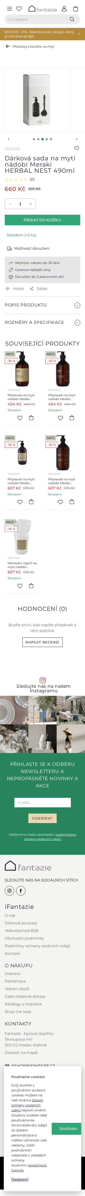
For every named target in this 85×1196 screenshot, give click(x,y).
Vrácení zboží (17, 989)
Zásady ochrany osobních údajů (27, 1105)
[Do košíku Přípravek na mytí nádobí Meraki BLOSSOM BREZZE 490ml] (31, 417)
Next (76, 139)
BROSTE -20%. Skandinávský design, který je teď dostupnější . (39, 34)
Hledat (73, 19)
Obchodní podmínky (24, 938)
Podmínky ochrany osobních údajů (38, 946)
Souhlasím (68, 1129)
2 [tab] (38, 139)
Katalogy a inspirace (23, 1004)
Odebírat (42, 818)
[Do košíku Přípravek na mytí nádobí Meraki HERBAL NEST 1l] (71, 502)
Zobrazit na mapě (21, 1052)
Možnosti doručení (31, 248)
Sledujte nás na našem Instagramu (44, 688)
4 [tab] (47, 139)
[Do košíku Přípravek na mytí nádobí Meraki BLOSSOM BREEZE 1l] (31, 502)
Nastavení (19, 1179)
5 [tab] (51, 139)
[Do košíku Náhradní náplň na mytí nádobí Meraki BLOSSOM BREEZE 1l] (31, 585)
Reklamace (15, 981)
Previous (8, 139)
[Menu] (9, 8)
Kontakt (12, 953)
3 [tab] (42, 139)
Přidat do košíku (42, 220)
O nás (10, 915)
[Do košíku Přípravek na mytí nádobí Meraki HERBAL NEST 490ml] (71, 417)
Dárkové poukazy (21, 923)
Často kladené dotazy (25, 996)
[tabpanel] (36, 100)
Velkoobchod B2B (21, 930)
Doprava (12, 973)
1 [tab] (34, 139)
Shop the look (18, 1011)
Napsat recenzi (43, 642)
